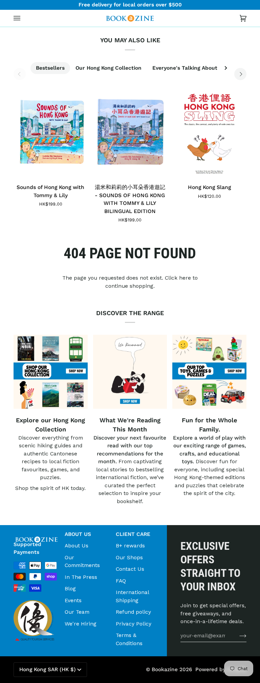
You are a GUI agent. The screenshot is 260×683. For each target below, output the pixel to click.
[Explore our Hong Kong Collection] (51, 372)
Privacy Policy (133, 623)
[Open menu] (24, 18)
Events (73, 600)
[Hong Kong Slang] (209, 132)
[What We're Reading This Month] (130, 372)
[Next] (240, 74)
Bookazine (165, 669)
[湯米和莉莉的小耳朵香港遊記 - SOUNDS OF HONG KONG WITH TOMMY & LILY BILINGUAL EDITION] (130, 132)
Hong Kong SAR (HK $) (47, 669)
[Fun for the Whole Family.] (209, 372)
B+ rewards (130, 545)
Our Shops (129, 557)
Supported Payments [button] (27, 548)
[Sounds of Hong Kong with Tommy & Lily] (51, 132)
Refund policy (133, 612)
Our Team (77, 612)
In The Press (81, 577)
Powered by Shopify (220, 669)
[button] (36, 532)
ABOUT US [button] (78, 534)
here (185, 278)
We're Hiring (80, 623)
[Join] (237, 635)
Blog (70, 588)
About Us (76, 545)
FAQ (121, 581)
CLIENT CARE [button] (133, 534)
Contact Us (130, 569)
